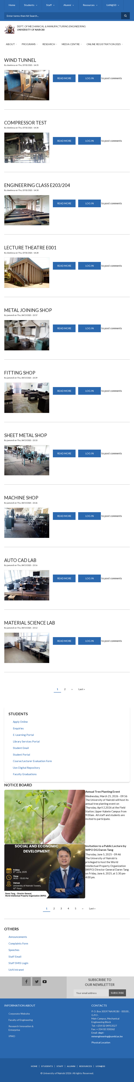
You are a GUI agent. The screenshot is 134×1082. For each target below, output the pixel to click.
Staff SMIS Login (18, 963)
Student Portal (21, 754)
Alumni (67, 4)
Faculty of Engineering (21, 1019)
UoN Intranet (16, 969)
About (10, 44)
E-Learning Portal (23, 734)
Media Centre (71, 44)
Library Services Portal (26, 741)
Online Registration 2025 (104, 44)
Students (29, 4)
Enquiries (18, 728)
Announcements (18, 936)
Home (12, 4)
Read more (66, 79)
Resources (89, 4)
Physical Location (100, 1042)
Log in (89, 78)
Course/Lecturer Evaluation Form (32, 761)
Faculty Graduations (25, 774)
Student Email (21, 747)
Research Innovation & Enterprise (21, 1028)
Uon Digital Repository (26, 767)
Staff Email (15, 956)
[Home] (9, 28)
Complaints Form (18, 943)
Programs (29, 44)
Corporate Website (19, 1013)
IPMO (12, 1036)
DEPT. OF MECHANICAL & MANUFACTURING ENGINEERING (51, 26)
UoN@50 (111, 4)
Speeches (14, 949)
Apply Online (20, 721)
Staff (49, 4)
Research (48, 44)
